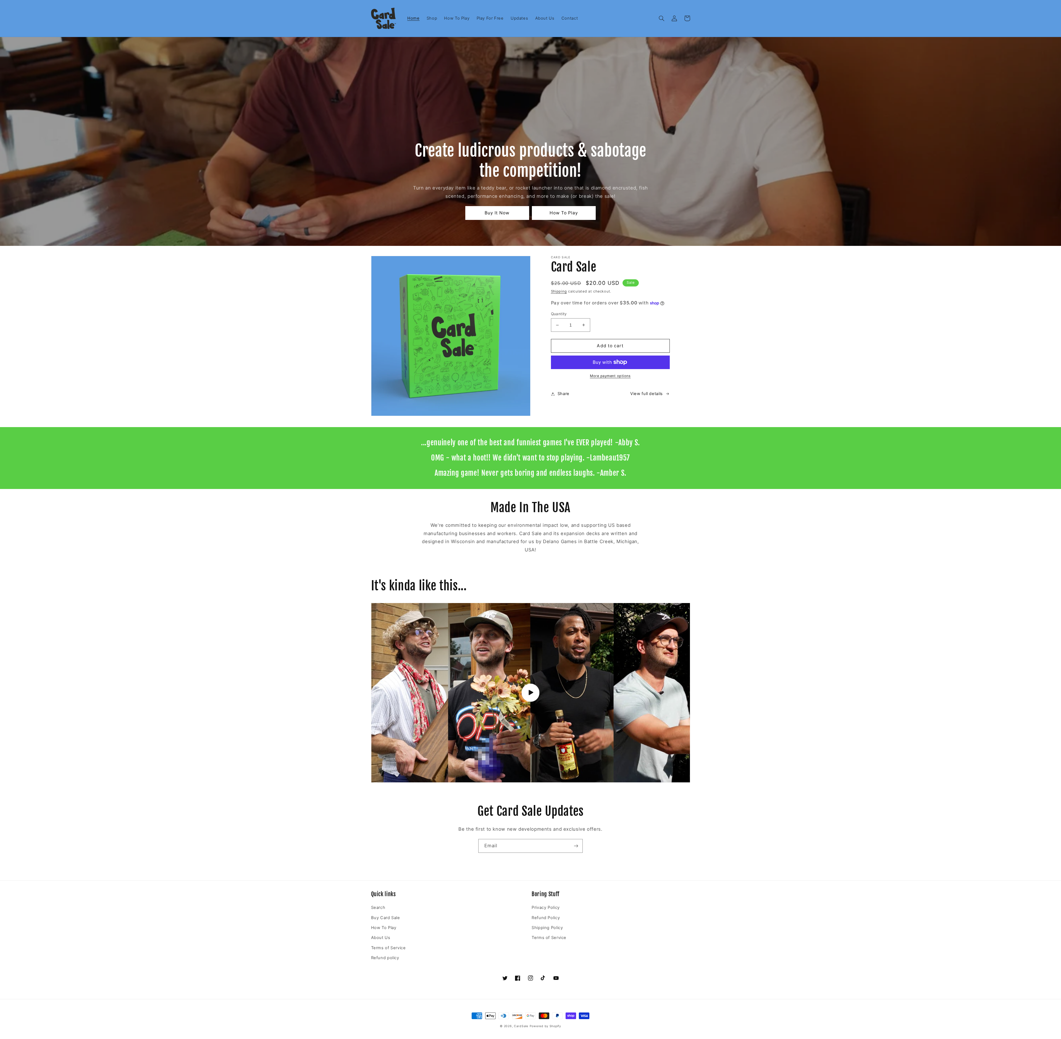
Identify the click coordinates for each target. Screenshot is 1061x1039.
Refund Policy (546, 917)
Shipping (559, 291)
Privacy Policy (546, 907)
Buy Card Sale (385, 917)
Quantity (559, 314)
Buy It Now (497, 212)
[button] (661, 18)
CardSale (521, 1026)
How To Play (564, 212)
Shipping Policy (547, 927)
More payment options (610, 376)
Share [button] (563, 393)
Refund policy (385, 957)
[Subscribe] (576, 846)
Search (378, 907)
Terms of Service (388, 947)
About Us (380, 937)
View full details (646, 393)
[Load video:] (530, 693)
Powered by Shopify (545, 1026)
